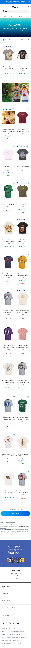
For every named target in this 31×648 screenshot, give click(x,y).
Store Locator (6, 601)
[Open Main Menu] (2, 7)
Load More (15, 513)
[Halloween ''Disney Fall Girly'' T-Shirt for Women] (22, 200)
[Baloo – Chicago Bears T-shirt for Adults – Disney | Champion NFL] (8, 262)
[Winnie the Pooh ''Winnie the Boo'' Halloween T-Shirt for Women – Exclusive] (22, 299)
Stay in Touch (5, 615)
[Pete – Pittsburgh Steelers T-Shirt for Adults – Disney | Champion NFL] (22, 270)
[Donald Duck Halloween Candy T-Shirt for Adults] (8, 228)
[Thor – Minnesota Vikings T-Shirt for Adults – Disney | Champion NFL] (8, 334)
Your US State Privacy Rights (15, 634)
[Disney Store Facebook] (2, 623)
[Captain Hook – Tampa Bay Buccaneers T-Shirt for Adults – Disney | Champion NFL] (8, 443)
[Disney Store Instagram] (7, 623)
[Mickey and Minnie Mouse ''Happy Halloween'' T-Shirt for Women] (8, 479)
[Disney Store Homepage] (15, 7)
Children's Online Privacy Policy (19, 637)
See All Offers (23, 2)
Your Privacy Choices (6, 637)
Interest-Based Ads (13, 640)
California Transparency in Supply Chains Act (11, 643)
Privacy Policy (5, 634)
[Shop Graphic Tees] (15, 92)
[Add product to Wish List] (14, 47)
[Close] (29, 1)
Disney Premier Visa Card (10, 608)
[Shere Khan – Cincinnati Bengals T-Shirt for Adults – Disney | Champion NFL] (22, 479)
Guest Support (6, 586)
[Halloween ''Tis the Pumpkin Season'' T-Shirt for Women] (22, 334)
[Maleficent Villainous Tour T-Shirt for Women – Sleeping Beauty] (22, 451)
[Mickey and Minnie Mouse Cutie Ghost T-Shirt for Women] (8, 163)
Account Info (5, 593)
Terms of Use (4, 631)
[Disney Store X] (10, 623)
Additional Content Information (16, 631)
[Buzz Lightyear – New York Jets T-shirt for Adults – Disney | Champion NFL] (22, 406)
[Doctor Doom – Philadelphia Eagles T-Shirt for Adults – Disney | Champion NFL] (8, 191)
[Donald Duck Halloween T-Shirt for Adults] (22, 228)
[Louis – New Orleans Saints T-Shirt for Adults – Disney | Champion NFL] (22, 377)
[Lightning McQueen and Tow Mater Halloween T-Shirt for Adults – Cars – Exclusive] (22, 155)
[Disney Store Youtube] (18, 623)
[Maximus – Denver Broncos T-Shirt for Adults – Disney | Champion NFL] (8, 299)
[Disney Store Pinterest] (14, 623)
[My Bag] (29, 7)
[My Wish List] (24, 7)
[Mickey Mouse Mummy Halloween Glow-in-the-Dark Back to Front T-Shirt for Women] (8, 369)
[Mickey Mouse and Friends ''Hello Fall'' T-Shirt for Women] (22, 126)
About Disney (5, 640)
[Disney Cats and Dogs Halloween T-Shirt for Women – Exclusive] (8, 126)
